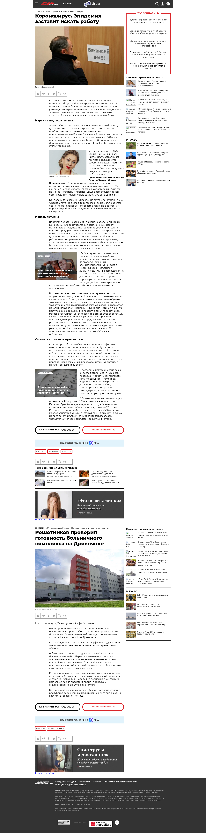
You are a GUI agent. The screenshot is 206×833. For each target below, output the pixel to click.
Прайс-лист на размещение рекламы (121, 782)
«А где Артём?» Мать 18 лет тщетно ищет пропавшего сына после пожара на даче (153, 581)
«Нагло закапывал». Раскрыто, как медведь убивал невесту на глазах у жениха (153, 102)
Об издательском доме (65, 782)
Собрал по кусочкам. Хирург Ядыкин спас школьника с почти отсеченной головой (154, 129)
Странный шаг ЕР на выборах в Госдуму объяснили (150, 633)
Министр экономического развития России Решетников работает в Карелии (148, 65)
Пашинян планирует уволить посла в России (153, 181)
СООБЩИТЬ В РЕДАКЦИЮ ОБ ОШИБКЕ (70, 785)
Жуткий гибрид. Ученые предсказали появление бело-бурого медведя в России (154, 111)
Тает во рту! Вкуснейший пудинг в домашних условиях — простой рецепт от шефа (153, 562)
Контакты (97, 782)
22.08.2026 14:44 (42, 528)
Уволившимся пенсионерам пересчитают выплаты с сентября (151, 624)
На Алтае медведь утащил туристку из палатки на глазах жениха (152, 144)
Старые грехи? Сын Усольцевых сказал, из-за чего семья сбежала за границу (153, 544)
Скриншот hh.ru (62, 177)
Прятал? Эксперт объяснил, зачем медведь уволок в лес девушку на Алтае (153, 535)
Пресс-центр (84, 782)
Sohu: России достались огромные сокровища (152, 596)
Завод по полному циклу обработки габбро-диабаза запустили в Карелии (148, 32)
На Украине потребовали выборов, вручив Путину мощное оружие (152, 154)
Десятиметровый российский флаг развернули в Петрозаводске (148, 21)
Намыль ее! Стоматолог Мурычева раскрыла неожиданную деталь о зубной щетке (153, 553)
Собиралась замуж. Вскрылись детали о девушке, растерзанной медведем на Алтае (152, 120)
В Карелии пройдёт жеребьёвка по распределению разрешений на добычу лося (148, 54)
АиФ (52, 87)
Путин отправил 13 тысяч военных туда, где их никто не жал (152, 614)
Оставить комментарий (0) (103, 430)
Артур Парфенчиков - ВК (46, 609)
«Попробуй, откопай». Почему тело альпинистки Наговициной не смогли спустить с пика (153, 92)
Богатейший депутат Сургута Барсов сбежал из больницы (153, 172)
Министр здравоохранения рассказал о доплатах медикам (105, 481)
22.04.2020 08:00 (42, 11)
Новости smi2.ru (44, 519)
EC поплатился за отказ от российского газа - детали (148, 605)
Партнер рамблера (79, 822)
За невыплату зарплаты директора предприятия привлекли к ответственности (105, 473)
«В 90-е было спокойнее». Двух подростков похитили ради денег (153, 571)
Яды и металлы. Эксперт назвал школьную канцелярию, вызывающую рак (152, 83)
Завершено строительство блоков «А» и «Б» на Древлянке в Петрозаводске (148, 43)
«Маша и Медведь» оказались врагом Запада (153, 163)
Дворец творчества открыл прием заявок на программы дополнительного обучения (62, 473)
